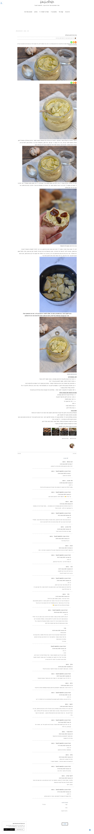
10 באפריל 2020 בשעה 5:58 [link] (66, 706)
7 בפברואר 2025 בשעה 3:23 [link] (66, 464)
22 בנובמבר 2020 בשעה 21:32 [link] (62, 596)
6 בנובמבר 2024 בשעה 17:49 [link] (64, 494)
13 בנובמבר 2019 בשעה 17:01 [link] (64, 791)
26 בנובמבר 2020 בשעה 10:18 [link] (59, 648)
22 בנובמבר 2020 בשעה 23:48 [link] (61, 612)
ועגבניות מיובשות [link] (64, 246)
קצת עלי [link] (61, 11)
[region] (14, 827)
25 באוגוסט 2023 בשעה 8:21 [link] (64, 515)
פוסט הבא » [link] (19, 453)
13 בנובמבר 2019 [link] (62, 38)
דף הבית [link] (67, 11)
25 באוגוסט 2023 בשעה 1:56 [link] (66, 503)
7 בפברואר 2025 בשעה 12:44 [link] (64, 473)
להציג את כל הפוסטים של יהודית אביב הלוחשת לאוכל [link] (49, 443)
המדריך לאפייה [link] (45, 11)
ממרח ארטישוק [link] (65, 438)
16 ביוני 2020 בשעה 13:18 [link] (65, 694)
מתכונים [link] (54, 11)
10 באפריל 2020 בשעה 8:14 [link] (64, 722)
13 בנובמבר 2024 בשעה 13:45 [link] (64, 529)
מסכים (6, 829)
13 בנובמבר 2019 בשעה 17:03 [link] (64, 768)
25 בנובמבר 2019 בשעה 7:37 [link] (64, 745)
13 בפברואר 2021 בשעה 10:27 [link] (64, 557)
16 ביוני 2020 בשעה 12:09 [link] (67, 685)
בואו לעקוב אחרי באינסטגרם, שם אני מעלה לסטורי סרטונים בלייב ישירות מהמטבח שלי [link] (47, 313)
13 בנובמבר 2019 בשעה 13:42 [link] (66, 778)
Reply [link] (64, 461)
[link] (1, 3)
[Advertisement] (47, 21)
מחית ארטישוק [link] (73, 438)
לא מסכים (11, 829)
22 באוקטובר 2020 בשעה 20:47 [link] (65, 568)
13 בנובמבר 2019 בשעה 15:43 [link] (66, 757)
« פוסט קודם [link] (75, 453)
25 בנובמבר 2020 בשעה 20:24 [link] (59, 630)
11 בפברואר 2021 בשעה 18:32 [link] (66, 547)
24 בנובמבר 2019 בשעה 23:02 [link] (66, 733)
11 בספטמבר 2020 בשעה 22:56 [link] (65, 666)
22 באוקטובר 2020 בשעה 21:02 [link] (64, 580)
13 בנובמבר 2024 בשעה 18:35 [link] (62, 538)
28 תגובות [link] (57, 38)
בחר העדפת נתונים (20, 829)
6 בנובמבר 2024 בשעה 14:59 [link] (66, 482)
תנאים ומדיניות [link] (28, 11)
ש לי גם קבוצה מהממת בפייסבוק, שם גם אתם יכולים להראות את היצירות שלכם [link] (47, 315)
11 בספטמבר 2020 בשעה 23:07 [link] (64, 676)
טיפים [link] (35, 11)
